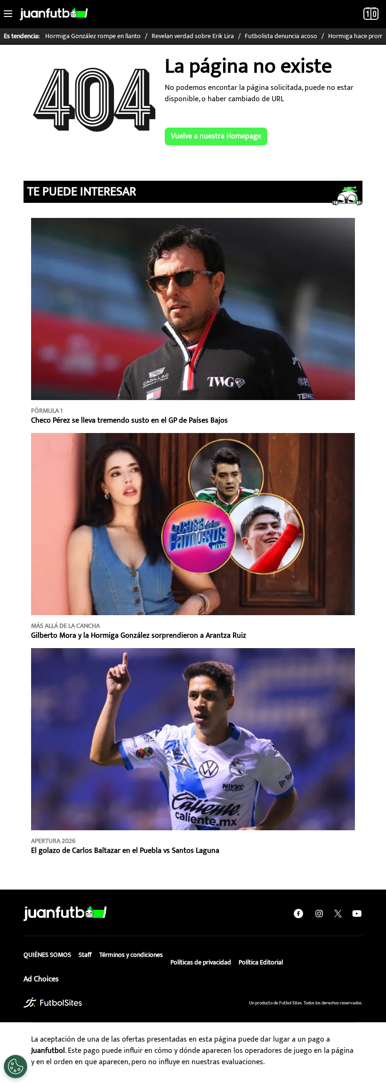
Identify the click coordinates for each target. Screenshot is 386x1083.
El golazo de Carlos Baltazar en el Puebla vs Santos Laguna (125, 850)
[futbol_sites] (53, 1002)
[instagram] (319, 913)
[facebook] (298, 913)
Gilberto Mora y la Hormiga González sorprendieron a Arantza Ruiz (138, 635)
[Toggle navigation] (8, 14)
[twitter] (338, 913)
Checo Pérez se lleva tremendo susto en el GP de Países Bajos (129, 420)
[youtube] (356, 913)
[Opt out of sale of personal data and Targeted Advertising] (15, 1066)
